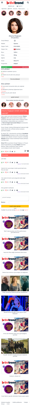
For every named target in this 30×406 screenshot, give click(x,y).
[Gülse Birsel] (11, 13)
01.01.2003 (17, 46)
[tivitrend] (15, 2)
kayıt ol (20, 6)
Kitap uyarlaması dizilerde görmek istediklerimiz (15, 292)
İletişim (26, 402)
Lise (15, 58)
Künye (2, 404)
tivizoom (15, 8)
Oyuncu (16, 43)
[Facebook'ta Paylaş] (9, 151)
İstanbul (18, 49)
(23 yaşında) (14, 37)
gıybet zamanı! (15, 97)
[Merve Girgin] (26, 13)
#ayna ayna (21, 8)
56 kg (15, 55)
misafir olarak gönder (15, 206)
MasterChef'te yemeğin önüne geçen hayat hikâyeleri (15, 313)
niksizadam (3, 91)
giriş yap (11, 6)
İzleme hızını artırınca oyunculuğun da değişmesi (15, 272)
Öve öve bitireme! (15, 79)
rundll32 (3, 94)
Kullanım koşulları (5, 402)
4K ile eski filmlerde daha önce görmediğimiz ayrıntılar (15, 334)
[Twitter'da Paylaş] (12, 151)
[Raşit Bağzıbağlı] (18, 13)
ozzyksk (3, 87)
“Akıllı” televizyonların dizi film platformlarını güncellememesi (15, 231)
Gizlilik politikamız (17, 402)
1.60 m (15, 52)
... (27, 8)
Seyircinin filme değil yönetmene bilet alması (15, 252)
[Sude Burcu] (3, 13)
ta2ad (2, 73)
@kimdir (10, 8)
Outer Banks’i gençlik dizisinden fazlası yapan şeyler (15, 396)
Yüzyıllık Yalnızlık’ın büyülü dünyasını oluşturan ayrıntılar (15, 355)
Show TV (16, 60)
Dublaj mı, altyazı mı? (15, 376)
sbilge (2, 76)
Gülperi (16, 63)
